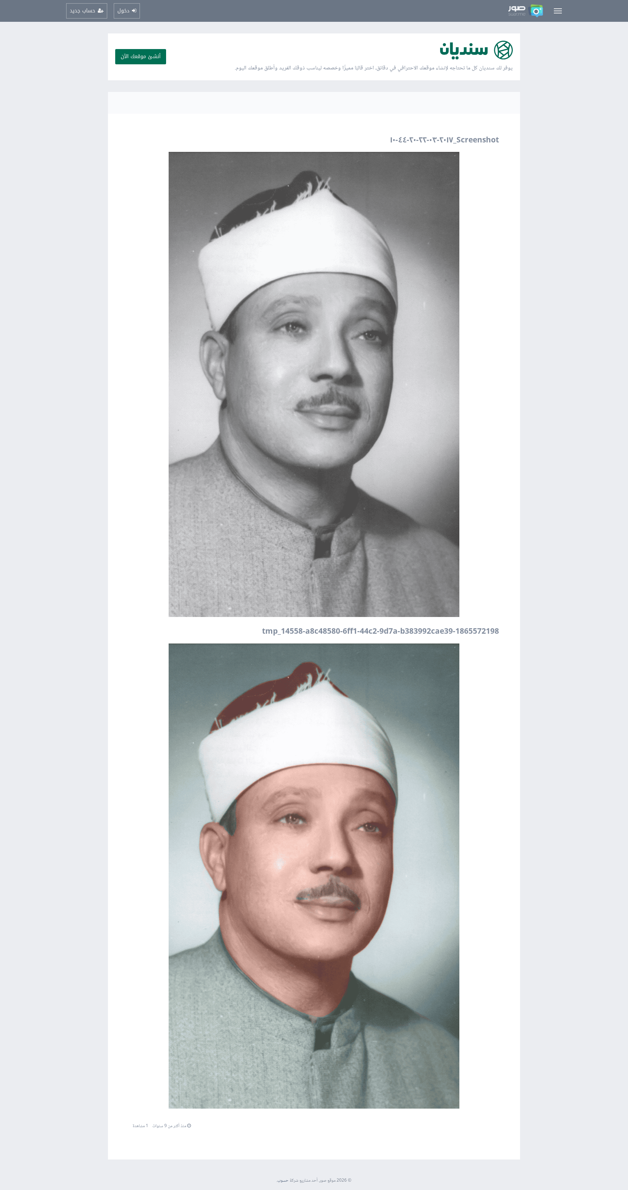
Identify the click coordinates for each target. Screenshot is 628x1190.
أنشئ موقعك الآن (141, 56)
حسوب (283, 1181)
